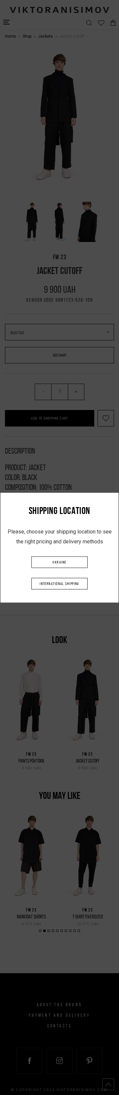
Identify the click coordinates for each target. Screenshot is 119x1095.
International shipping (59, 584)
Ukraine (59, 562)
